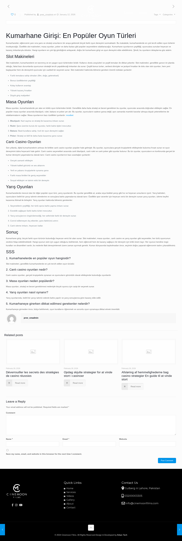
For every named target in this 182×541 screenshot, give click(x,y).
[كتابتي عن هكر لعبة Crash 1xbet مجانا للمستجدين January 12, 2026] (179, 529)
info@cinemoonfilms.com (142, 503)
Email (66, 439)
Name (9, 439)
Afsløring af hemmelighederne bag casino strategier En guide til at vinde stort (147, 376)
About (70, 503)
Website (123, 439)
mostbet (69, 115)
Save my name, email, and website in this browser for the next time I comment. (44, 454)
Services (71, 492)
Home (69, 488)
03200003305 (133, 495)
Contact (71, 507)
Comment (10, 413)
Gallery (70, 500)
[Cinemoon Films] (91, 13)
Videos (70, 496)
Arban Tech (122, 535)
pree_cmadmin (31, 318)
